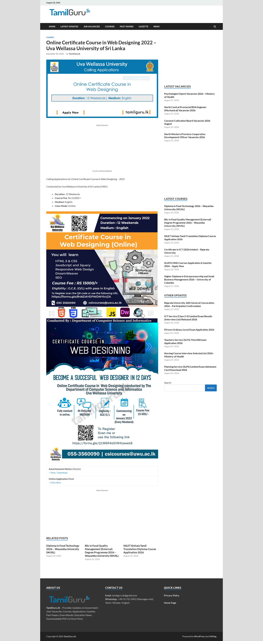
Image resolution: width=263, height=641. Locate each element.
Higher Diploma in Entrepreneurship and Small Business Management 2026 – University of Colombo (189, 279)
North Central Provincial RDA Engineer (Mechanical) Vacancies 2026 (185, 109)
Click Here (55, 482)
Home (52, 26)
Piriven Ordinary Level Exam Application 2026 (189, 329)
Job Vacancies (91, 26)
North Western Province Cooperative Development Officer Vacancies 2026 (184, 136)
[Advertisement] (148, 13)
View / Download (58, 472)
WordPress (199, 636)
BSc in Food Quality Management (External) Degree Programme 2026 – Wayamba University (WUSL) (102, 550)
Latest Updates (69, 26)
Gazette (143, 26)
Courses (110, 26)
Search (167, 382)
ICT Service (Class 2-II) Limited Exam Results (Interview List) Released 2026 (188, 318)
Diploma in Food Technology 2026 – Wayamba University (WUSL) (62, 549)
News (156, 26)
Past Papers (126, 26)
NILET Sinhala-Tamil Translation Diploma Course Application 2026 (139, 549)
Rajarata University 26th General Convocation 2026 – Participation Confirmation (189, 304)
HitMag (212, 636)
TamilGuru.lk (74, 54)
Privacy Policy (171, 595)
